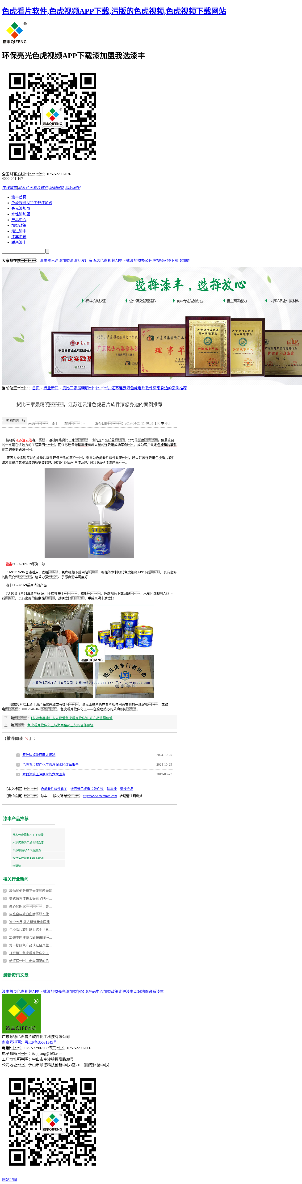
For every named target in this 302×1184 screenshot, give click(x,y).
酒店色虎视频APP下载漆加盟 (116, 261)
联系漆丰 (18, 242)
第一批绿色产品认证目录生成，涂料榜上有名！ (31, 945)
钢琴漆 (17, 866)
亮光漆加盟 (20, 208)
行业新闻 (51, 388)
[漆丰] (15, 43)
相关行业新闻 (16, 879)
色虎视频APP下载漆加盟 (31, 203)
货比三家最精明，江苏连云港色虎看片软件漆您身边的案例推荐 (124, 388)
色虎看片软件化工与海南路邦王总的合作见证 (60, 725)
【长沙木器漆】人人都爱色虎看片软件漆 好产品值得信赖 (72, 718)
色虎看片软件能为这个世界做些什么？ (31, 930)
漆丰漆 (112, 789)
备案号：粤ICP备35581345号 (29, 1042)
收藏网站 (56, 188)
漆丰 (9, 564)
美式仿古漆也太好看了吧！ (31, 898)
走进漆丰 (18, 231)
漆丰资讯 (18, 237)
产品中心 (18, 220)
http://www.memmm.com (100, 796)
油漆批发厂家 (81, 261)
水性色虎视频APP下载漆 (28, 858)
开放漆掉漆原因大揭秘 (38, 755)
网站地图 (72, 188)
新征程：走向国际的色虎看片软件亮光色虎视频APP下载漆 (31, 961)
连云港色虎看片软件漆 (87, 789)
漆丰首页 (18, 197)
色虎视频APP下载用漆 (27, 850)
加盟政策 (18, 225)
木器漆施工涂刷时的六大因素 (43, 774)
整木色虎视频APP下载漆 (28, 835)
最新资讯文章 (16, 975)
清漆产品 (126, 789)
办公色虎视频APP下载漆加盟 (165, 261)
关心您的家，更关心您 (31, 906)
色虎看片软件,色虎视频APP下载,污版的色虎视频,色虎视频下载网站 (114, 11)
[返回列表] (14, 423)
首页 (36, 388)
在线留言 (9, 188)
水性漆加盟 (20, 214)
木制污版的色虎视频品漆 (28, 842)
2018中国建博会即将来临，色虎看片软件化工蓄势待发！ (31, 937)
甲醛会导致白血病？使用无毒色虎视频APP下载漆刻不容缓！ (31, 914)
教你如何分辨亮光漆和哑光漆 (30, 891)
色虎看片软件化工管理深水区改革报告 (50, 764)
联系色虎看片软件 (33, 188)
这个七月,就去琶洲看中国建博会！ (31, 922)
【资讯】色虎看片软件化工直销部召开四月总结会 (31, 953)
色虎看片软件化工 (54, 789)
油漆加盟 (62, 261)
